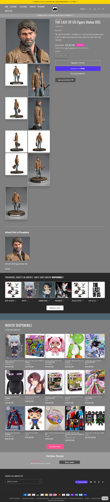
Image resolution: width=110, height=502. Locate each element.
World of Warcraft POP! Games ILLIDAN (94, 433)
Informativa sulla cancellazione (56, 500)
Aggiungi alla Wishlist (64, 80)
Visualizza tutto (55, 308)
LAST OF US (92, 301)
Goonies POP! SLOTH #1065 (31, 433)
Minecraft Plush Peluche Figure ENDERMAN (12, 397)
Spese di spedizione (70, 48)
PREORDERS (58, 301)
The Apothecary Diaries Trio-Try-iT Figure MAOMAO (93, 397)
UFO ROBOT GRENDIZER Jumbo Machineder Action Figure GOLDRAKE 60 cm (74, 434)
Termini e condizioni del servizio (59, 498)
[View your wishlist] (99, 9)
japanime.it (17, 498)
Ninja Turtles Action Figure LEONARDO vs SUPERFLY (34, 361)
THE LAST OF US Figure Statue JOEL (16, 264)
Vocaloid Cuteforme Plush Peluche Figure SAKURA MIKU (53, 361)
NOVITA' (24, 301)
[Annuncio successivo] (104, 2)
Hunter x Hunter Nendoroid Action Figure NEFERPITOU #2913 (14, 361)
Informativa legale (95, 498)
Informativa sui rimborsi (28, 498)
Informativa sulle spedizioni (76, 498)
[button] (90, 9)
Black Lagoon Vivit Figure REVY (32, 397)
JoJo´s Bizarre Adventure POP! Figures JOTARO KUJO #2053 (54, 397)
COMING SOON (42, 301)
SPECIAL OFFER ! (77, 301)
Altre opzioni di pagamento (78, 73)
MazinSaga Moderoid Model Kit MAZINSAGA (12, 433)
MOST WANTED (9, 301)
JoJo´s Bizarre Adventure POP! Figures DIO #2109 (74, 397)
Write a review (69, 462)
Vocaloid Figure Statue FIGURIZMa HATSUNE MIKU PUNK (93, 361)
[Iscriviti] (40, 481)
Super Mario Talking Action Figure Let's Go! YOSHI (74, 361)
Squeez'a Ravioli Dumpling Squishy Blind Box (54, 433)
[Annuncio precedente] (5, 2)
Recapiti (87, 498)
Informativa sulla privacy (43, 498)
